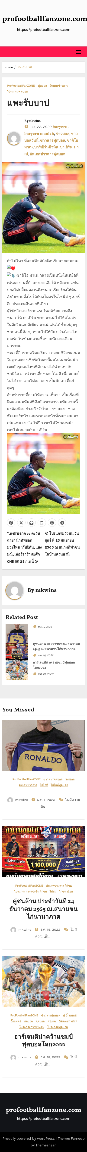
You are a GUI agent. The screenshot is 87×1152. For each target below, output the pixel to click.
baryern (60, 127)
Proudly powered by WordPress (29, 1138)
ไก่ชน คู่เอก (66, 891)
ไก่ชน (53, 891)
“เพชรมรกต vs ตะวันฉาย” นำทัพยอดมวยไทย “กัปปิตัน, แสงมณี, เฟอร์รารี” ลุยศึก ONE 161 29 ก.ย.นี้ (24, 547)
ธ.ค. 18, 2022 (45, 674)
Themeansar (45, 1145)
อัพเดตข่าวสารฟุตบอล (47, 154)
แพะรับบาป (24, 67)
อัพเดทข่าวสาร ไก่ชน (59, 885)
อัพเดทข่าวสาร (59, 85)
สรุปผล (52, 1021)
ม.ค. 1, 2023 (45, 626)
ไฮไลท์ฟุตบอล (59, 785)
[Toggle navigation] (79, 51)
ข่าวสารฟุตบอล (52, 140)
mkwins (35, 121)
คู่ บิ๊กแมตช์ (70, 1015)
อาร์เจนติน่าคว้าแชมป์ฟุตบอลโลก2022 (43, 1041)
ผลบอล (28, 1021)
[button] (6, 52)
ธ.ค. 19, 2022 (45, 655)
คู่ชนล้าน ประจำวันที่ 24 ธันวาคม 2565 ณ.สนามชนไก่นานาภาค (43, 909)
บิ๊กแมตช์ (16, 1021)
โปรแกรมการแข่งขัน (32, 1027)
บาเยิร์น (66, 147)
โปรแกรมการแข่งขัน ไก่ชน (30, 891)
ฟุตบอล (42, 85)
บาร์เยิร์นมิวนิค (46, 147)
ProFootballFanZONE (21, 85)
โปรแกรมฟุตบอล (17, 91)
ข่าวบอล (62, 133)
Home (9, 67)
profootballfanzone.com (43, 1110)
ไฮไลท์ (44, 785)
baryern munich (39, 133)
